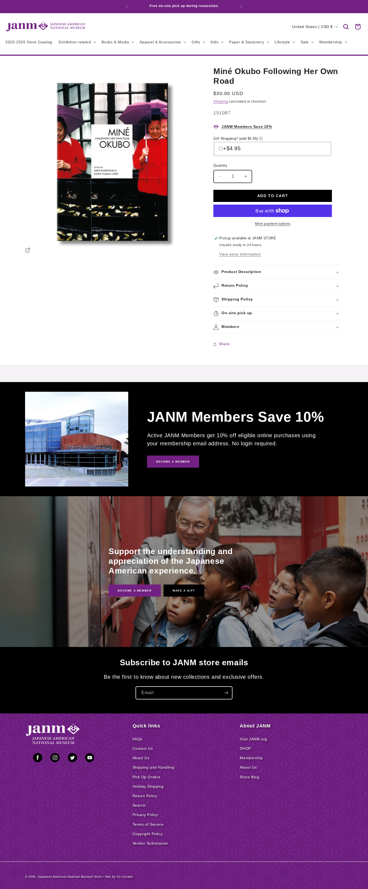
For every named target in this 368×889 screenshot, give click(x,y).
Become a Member (134, 590)
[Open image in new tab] (27, 251)
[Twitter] (72, 758)
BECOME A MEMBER (173, 461)
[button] (346, 27)
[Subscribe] (226, 692)
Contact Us (143, 748)
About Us (141, 758)
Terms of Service (148, 824)
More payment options (272, 224)
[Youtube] (89, 758)
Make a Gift (184, 590)
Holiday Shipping (148, 786)
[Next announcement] (241, 6)
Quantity (220, 165)
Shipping (220, 101)
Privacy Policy (145, 815)
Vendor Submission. (151, 843)
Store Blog (249, 777)
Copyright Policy (148, 834)
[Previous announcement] (127, 6)
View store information (240, 254)
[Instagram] (55, 758)
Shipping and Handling (154, 767)
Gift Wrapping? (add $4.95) (235, 138)
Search (139, 805)
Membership (251, 758)
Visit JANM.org (253, 739)
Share (224, 344)
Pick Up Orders (147, 777)
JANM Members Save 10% (246, 126)
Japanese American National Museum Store (70, 876)
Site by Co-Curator (119, 876)
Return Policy (145, 796)
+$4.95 (232, 148)
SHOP (245, 748)
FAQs (138, 739)
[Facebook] (37, 758)
